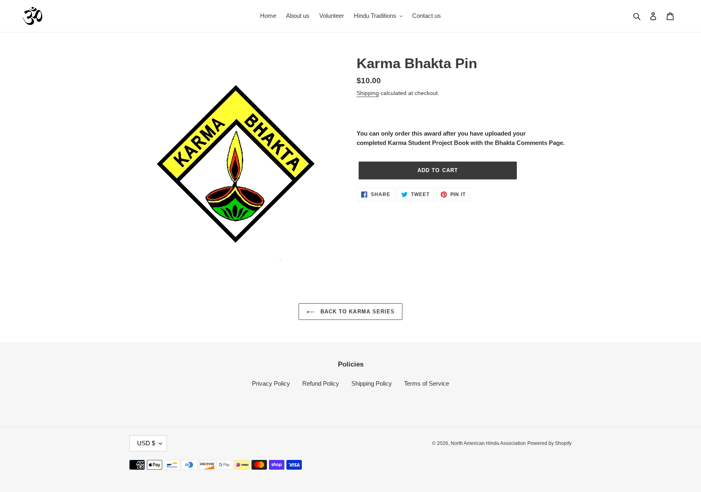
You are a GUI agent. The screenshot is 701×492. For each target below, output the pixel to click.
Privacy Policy (271, 383)
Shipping (368, 93)
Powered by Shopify (549, 443)
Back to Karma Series (356, 312)
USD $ (146, 443)
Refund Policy (320, 383)
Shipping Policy (371, 383)
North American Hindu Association (488, 443)
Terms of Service (426, 383)
